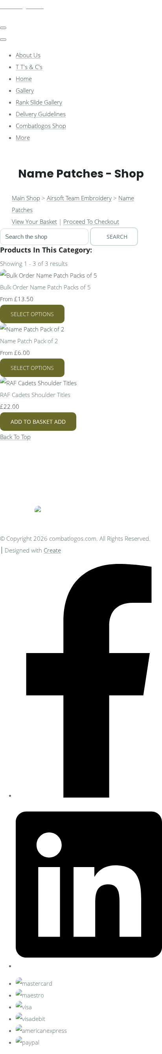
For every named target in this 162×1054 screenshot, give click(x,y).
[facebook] (89, 795)
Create (52, 550)
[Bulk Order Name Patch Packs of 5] (48, 275)
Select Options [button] (32, 314)
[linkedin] (89, 966)
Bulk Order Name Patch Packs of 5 (45, 287)
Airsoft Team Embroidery (79, 198)
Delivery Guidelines (41, 114)
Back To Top (15, 437)
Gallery (25, 90)
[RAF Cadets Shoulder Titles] (38, 383)
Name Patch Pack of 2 (29, 341)
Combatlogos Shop (41, 126)
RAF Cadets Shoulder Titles (35, 395)
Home (24, 78)
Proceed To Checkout (91, 221)
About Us (28, 55)
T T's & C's (29, 67)
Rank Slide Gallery (39, 102)
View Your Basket (34, 221)
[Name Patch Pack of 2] (32, 329)
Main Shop (26, 198)
